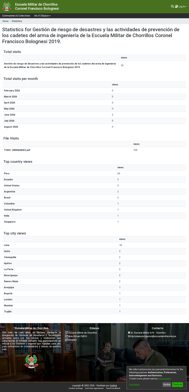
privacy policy (164, 378)
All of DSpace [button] (41, 15)
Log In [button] (181, 6)
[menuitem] (42, 16)
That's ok (177, 384)
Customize (134, 384)
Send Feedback (113, 388)
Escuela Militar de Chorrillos (82, 332)
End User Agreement (94, 388)
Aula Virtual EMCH (77, 336)
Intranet (72, 339)
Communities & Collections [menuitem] (16, 15)
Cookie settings (76, 388)
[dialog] (156, 377)
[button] (172, 6)
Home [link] (5, 21)
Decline (166, 384)
